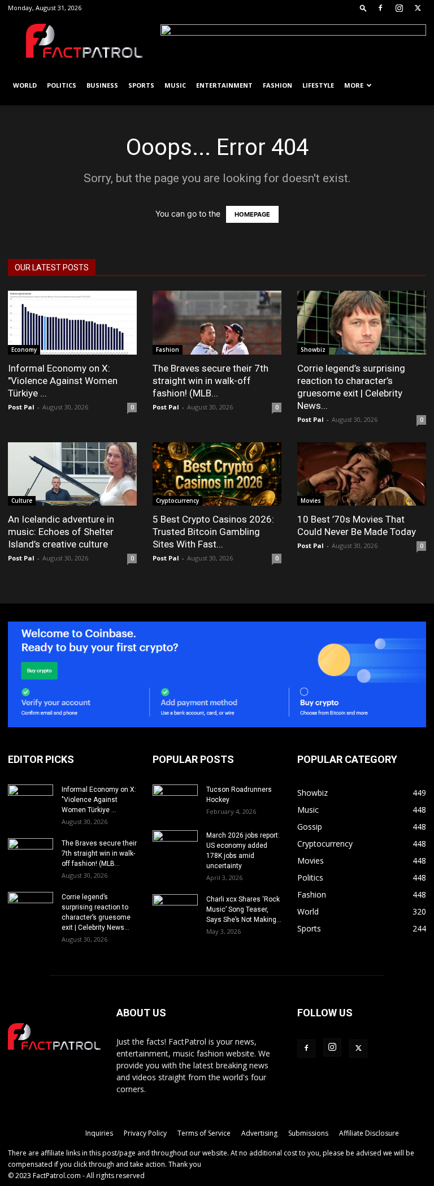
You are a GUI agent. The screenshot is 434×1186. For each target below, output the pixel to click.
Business (102, 85)
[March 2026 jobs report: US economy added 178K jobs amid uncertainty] (175, 846)
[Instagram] (398, 8)
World (25, 85)
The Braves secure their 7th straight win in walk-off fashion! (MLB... (210, 381)
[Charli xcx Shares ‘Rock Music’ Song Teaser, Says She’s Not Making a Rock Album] (175, 910)
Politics (61, 85)
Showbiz (313, 349)
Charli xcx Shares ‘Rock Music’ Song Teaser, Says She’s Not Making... (243, 909)
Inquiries (99, 1133)
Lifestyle (318, 85)
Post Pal (21, 407)
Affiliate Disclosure (369, 1133)
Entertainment (224, 85)
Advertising (259, 1133)
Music (175, 85)
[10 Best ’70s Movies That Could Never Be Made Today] (361, 474)
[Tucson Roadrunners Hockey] (175, 800)
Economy (24, 349)
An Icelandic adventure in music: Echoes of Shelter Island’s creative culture (61, 532)
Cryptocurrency (177, 500)
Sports (141, 85)
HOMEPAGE (252, 214)
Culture (21, 500)
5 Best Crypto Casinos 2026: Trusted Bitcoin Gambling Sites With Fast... (213, 532)
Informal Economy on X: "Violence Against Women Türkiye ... (63, 381)
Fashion (277, 85)
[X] (417, 8)
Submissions (308, 1133)
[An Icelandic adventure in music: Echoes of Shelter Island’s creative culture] (72, 474)
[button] (363, 7)
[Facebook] (380, 8)
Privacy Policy (145, 1133)
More (353, 85)
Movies (311, 500)
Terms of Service (204, 1133)
